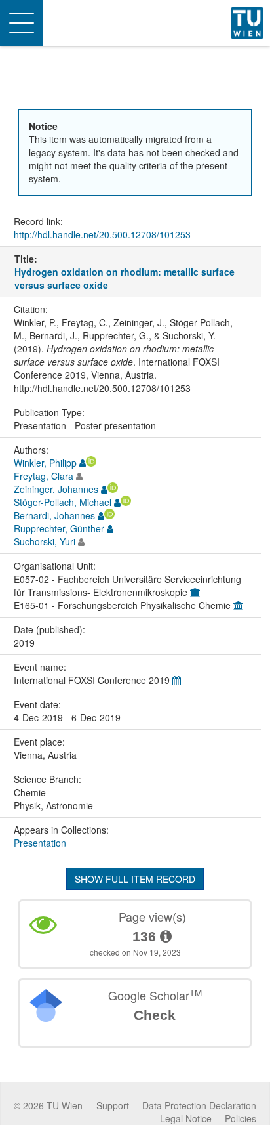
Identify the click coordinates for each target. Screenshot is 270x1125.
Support (112, 1105)
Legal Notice (186, 1118)
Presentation (40, 842)
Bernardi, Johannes (54, 515)
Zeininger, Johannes (56, 489)
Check (155, 1015)
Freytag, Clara (43, 475)
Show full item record (135, 878)
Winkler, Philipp (45, 462)
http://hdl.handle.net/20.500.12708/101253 (102, 234)
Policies (240, 1118)
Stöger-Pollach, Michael (62, 502)
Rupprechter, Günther (59, 528)
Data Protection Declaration (199, 1105)
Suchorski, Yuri (44, 541)
